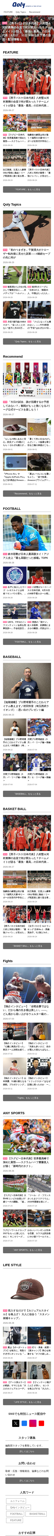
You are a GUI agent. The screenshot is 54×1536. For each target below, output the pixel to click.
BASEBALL (12, 657)
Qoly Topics (12, 204)
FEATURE (10, 52)
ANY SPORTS (14, 1113)
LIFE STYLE (12, 1265)
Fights (8, 961)
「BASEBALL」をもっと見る (27, 794)
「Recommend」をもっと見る (27, 493)
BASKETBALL (37, 1514)
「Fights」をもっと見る (27, 1098)
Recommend (13, 356)
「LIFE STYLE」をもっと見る (27, 1402)
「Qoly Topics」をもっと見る (27, 341)
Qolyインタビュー (20, 1507)
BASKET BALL (14, 809)
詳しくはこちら (27, 1451)
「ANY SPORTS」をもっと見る (27, 1250)
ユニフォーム (17, 1501)
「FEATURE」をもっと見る (27, 189)
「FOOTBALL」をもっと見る (27, 642)
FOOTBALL (12, 509)
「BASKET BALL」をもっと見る (27, 946)
